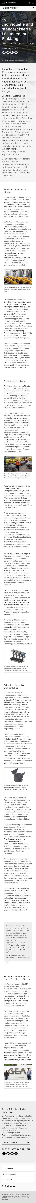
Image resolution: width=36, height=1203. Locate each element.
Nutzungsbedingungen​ (8, 1196)
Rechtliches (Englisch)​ (21, 1196)
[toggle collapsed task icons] (25, 3)
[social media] (8, 1186)
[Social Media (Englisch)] (8, 1187)
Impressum (5, 1200)
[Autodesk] (11, 2)
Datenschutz (5, 1194)
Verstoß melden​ (27, 1194)
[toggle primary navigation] (4, 3)
